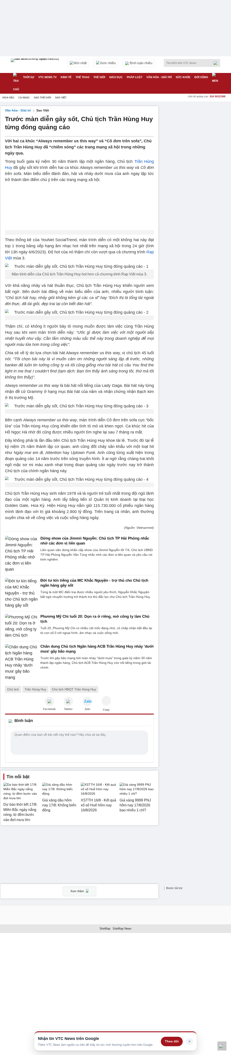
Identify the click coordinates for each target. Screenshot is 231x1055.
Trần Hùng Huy (35, 689)
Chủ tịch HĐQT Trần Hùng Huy (74, 689)
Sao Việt (61, 97)
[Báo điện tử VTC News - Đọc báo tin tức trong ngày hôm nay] (35, 64)
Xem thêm (77, 891)
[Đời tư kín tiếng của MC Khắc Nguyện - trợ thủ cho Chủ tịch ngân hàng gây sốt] (21, 593)
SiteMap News (122, 928)
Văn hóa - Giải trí (159, 77)
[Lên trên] (221, 1045)
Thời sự (28, 77)
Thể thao (82, 77)
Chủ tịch (13, 689)
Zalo (87, 709)
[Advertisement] (197, 134)
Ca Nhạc (24, 97)
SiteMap (104, 928)
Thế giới (99, 77)
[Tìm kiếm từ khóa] (216, 63)
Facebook (49, 709)
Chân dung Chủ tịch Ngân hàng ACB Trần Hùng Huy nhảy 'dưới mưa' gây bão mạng (97, 648)
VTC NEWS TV (47, 77)
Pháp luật (134, 77)
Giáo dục (116, 77)
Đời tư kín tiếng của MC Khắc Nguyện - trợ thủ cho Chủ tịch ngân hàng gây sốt (94, 583)
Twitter (68, 709)
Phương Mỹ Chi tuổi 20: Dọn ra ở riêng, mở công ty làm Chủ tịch (94, 619)
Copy (106, 709)
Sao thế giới (42, 97)
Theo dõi (172, 1041)
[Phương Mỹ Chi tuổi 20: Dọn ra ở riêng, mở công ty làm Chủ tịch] (21, 626)
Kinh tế (66, 77)
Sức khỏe (183, 77)
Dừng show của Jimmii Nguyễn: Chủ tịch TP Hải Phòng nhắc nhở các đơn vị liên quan (94, 540)
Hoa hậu (8, 97)
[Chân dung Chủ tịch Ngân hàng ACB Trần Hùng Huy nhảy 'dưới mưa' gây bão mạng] (21, 662)
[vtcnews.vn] (49, 701)
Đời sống (201, 77)
